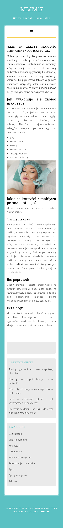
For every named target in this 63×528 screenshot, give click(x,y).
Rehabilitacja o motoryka (22, 463)
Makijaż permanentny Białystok (23, 208)
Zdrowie (13, 481)
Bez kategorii (15, 433)
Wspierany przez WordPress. (25, 508)
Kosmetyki (14, 445)
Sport (12, 469)
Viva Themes (41, 511)
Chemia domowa (18, 439)
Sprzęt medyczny (18, 475)
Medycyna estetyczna (20, 457)
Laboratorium (16, 451)
